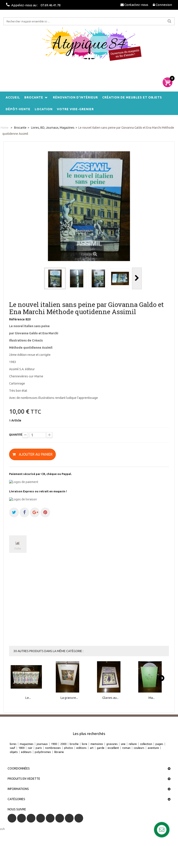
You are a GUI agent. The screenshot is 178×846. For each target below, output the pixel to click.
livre (84, 743)
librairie (59, 751)
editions (81, 747)
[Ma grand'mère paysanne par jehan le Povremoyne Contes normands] (152, 677)
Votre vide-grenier (75, 109)
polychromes (43, 751)
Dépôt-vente (18, 109)
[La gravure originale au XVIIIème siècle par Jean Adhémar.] (69, 677)
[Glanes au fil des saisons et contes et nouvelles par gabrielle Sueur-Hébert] (110, 677)
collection (146, 743)
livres (13, 743)
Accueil (13, 97)
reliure (133, 743)
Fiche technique (18, 550)
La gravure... (69, 698)
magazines (26, 743)
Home (4, 127)
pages (159, 743)
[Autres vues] (39, 278)
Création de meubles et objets (132, 97)
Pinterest (59, 818)
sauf (12, 747)
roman (126, 747)
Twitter (21, 818)
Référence (17, 319)
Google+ (50, 818)
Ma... (151, 698)
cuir (30, 747)
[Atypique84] (89, 46)
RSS (31, 818)
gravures (112, 743)
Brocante (33, 97)
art (92, 747)
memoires (97, 743)
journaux (42, 743)
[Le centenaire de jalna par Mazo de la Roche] (28, 677)
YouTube (40, 818)
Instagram (78, 818)
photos (68, 747)
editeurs (26, 751)
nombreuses (53, 747)
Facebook (12, 818)
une (123, 743)
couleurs (139, 747)
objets (14, 751)
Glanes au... (110, 698)
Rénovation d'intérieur (75, 97)
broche (74, 743)
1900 (54, 743)
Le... (28, 698)
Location (44, 109)
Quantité (15, 434)
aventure (153, 747)
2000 (63, 743)
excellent (113, 747)
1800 (21, 747)
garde (100, 747)
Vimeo (69, 818)
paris (39, 747)
